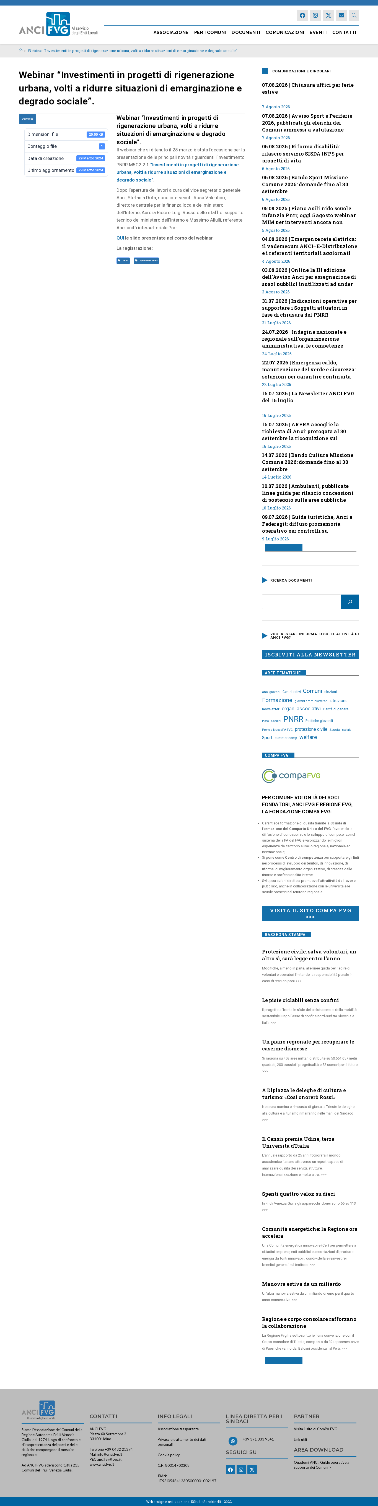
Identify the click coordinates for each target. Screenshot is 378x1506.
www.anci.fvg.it (102, 1464)
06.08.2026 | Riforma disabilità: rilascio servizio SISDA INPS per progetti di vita (303, 152)
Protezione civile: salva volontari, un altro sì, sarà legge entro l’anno (309, 955)
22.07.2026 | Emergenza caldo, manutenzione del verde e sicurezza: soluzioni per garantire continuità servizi (309, 369)
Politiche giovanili (319, 721)
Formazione (277, 700)
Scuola (335, 730)
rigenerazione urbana (148, 260)
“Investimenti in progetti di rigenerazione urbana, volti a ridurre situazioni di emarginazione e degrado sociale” (177, 172)
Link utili (300, 1439)
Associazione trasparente (178, 1429)
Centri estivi (292, 692)
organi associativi (301, 708)
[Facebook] (302, 15)
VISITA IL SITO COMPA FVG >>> (310, 913)
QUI (120, 238)
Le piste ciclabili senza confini (300, 1000)
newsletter (270, 709)
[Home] (20, 50)
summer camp (286, 738)
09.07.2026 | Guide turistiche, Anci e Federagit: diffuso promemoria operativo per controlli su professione (307, 523)
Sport (267, 737)
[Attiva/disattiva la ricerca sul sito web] (354, 15)
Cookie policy (169, 1455)
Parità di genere (335, 709)
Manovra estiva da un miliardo (301, 1284)
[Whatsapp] (233, 1441)
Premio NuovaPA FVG (277, 730)
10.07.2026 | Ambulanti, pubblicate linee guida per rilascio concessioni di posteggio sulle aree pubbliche (308, 492)
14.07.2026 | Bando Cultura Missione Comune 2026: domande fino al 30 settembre (308, 461)
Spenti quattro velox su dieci (298, 1193)
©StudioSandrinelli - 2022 (211, 1501)
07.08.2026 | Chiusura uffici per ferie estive (308, 88)
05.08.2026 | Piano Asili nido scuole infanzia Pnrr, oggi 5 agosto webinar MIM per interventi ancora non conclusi (309, 214)
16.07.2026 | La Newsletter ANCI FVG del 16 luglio (308, 397)
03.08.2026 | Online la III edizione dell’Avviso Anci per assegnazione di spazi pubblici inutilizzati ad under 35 (309, 276)
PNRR (125, 260)
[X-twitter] (328, 15)
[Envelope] (341, 15)
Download (27, 118)
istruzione (339, 700)
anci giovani (271, 692)
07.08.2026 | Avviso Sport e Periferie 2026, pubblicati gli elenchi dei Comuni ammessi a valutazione (307, 122)
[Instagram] (315, 15)
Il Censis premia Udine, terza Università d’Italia (298, 1142)
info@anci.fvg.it (109, 1454)
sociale (346, 730)
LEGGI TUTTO (282, 547)
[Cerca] (350, 601)
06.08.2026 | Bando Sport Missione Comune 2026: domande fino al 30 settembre (305, 183)
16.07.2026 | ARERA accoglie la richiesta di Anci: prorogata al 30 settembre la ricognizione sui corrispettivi (304, 430)
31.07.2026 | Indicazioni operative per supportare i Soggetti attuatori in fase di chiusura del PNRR (309, 307)
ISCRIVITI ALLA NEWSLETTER (310, 654)
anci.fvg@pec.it (109, 1459)
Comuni (312, 691)
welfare (308, 737)
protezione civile (311, 729)
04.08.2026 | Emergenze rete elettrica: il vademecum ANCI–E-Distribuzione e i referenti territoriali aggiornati (310, 245)
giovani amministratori (311, 701)
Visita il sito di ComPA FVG (315, 1429)
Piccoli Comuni (271, 721)
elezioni (330, 691)
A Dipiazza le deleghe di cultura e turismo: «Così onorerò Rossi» (304, 1093)
